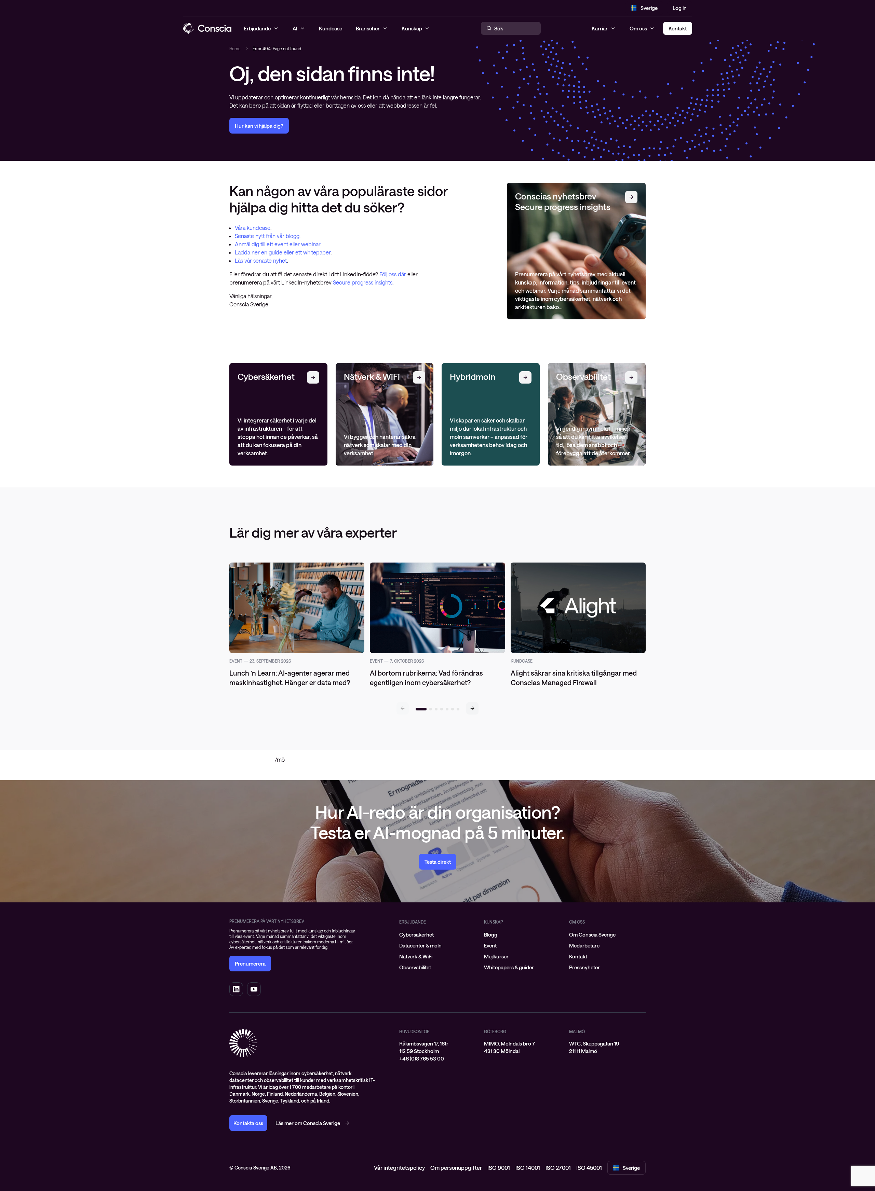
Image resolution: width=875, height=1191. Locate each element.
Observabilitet (415, 967)
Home (235, 48)
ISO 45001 (589, 1167)
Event (490, 945)
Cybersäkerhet (416, 934)
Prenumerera (250, 963)
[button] (472, 708)
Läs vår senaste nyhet (261, 260)
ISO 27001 (558, 1167)
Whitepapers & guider (509, 967)
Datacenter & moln (420, 945)
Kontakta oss (248, 1123)
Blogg (490, 934)
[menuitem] (437, 934)
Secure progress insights (362, 282)
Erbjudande (412, 921)
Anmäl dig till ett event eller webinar (277, 244)
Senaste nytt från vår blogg (267, 236)
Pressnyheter (584, 967)
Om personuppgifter (456, 1167)
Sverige (649, 8)
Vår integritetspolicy (399, 1167)
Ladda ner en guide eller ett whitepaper (283, 252)
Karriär (600, 28)
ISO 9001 (498, 1167)
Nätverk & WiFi (415, 956)
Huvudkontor (414, 1031)
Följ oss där (393, 274)
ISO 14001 (527, 1167)
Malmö (577, 1031)
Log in (680, 8)
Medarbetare (584, 945)
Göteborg (495, 1031)
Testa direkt (438, 862)
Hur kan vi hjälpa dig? (259, 126)
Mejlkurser (496, 956)
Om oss (638, 28)
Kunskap (493, 921)
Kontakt (578, 956)
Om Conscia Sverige (592, 934)
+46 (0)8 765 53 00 (421, 1058)
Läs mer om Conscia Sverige (307, 1123)
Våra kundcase (252, 227)
